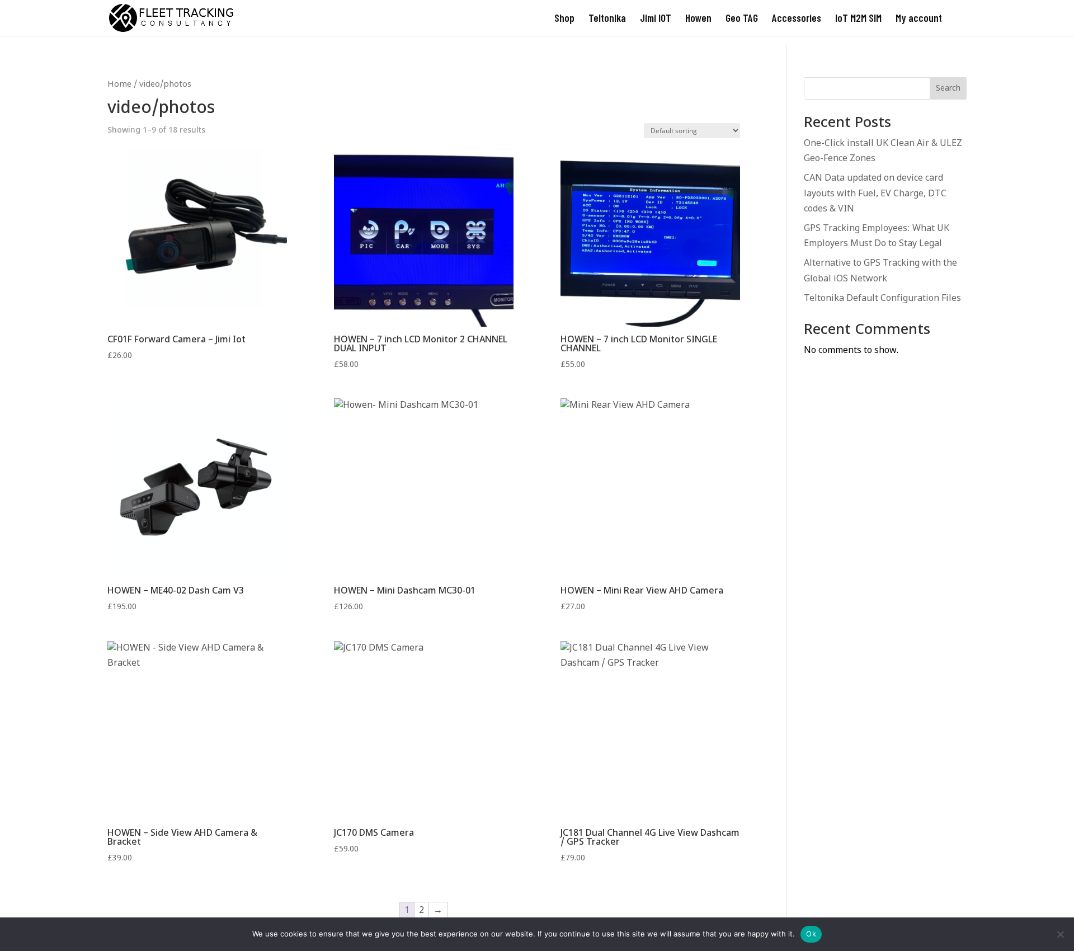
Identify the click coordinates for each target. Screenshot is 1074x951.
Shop (564, 19)
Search (948, 88)
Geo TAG (742, 19)
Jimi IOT (655, 19)
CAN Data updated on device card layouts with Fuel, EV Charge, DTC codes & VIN (875, 194)
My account (919, 19)
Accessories (796, 19)
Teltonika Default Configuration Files (882, 299)
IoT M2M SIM (858, 19)
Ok (811, 933)
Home (119, 84)
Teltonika (607, 19)
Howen (698, 19)
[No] (1060, 934)
